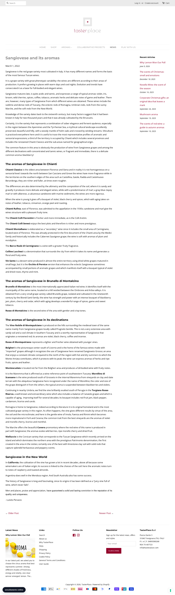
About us (43, 538)
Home (42, 47)
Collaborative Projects (91, 47)
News (113, 47)
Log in (137, 3)
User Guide (44, 564)
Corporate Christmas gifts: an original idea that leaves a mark (154, 101)
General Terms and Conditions (52, 560)
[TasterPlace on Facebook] (74, 535)
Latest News (12, 530)
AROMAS (66, 47)
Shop (53, 47)
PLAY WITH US (128, 47)
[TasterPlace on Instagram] (78, 535)
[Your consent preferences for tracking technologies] (170, 590)
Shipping (43, 549)
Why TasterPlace (46, 542)
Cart (167, 3)
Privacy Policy (44, 553)
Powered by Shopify (100, 584)
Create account (151, 3)
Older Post (13, 513)
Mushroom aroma (149, 114)
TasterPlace (86, 584)
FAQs (41, 546)
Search (42, 535)
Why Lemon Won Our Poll (152, 62)
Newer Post (105, 513)
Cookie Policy (44, 557)
